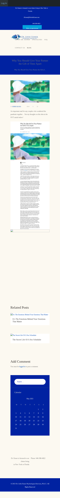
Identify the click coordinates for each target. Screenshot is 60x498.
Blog (29, 48)
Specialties (37, 39)
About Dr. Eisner (22, 39)
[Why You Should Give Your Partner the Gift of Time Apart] (30, 91)
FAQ (45, 39)
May (30, 399)
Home (24, 67)
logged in (22, 367)
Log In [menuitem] (4, 3)
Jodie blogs (32, 67)
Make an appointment (32, 28)
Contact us (20, 48)
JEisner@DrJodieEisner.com (31, 17)
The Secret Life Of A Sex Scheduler (27, 340)
